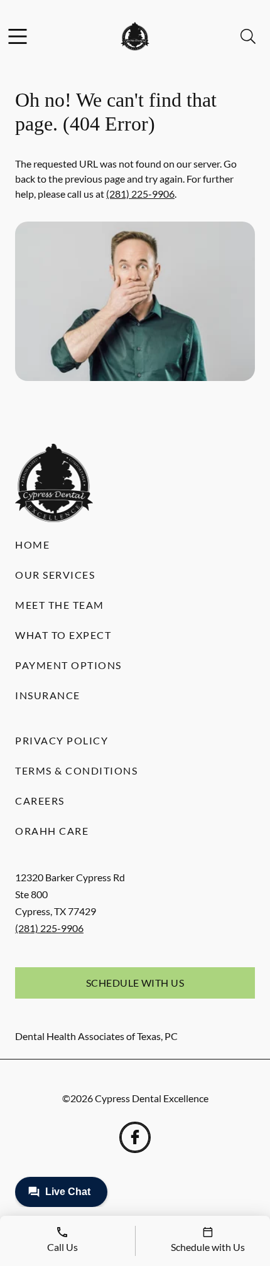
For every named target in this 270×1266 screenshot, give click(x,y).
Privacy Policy (61, 740)
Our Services (55, 575)
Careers (40, 801)
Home (32, 544)
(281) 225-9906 (140, 194)
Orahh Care (52, 831)
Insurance (47, 695)
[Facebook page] (135, 1137)
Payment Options (68, 665)
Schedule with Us (135, 983)
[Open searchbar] (248, 36)
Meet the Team (59, 605)
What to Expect (63, 635)
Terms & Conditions (76, 770)
